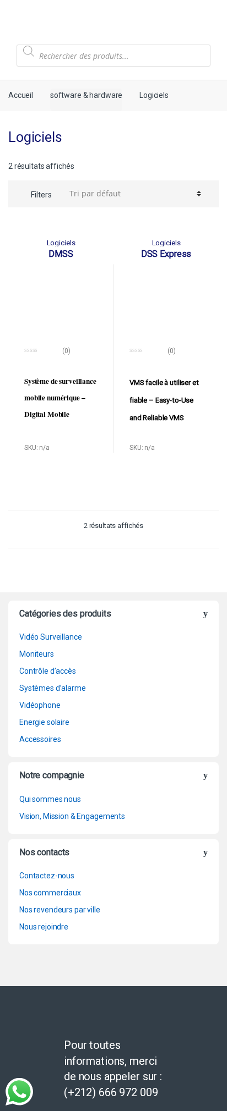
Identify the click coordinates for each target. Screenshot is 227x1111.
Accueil (20, 95)
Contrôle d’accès (47, 671)
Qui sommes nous (50, 799)
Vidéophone (40, 705)
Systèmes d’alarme (52, 688)
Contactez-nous (46, 875)
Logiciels (61, 243)
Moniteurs (36, 654)
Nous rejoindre (43, 926)
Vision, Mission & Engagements (72, 816)
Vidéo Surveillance (50, 636)
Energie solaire (44, 722)
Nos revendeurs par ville (59, 909)
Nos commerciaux (50, 892)
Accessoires (40, 739)
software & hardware (86, 95)
